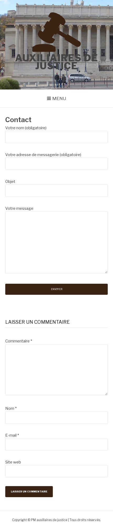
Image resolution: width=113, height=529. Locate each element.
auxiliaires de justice (56, 62)
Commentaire (18, 341)
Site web (13, 462)
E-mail (12, 435)
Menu (59, 98)
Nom (11, 408)
